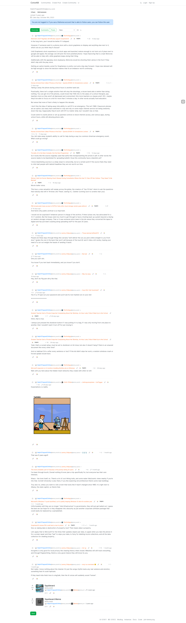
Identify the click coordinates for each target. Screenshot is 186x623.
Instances (127, 619)
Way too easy (86, 274)
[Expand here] (39, 588)
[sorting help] (78, 30)
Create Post (56, 3)
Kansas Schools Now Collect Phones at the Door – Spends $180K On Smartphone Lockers (59, 83)
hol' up (84, 548)
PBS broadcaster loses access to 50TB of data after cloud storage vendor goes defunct (59, 206)
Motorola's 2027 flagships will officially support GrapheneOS (50, 38)
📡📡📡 (84, 452)
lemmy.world (49, 588)
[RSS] (80, 30)
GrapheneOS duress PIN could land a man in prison (47, 525)
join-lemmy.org (149, 619)
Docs (135, 619)
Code (140, 619)
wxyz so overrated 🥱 (89, 564)
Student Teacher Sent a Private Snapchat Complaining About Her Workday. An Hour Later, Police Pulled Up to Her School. (69, 313)
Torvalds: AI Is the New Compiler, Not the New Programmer (50, 153)
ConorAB (35, 3)
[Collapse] (32, 35)
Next (33, 613)
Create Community (69, 3)
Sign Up (152, 3)
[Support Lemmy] (78, 3)
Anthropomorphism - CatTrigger (92, 382)
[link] (74, 38)
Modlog (120, 619)
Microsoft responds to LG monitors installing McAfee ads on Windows (53, 368)
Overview (34, 30)
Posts (53, 30)
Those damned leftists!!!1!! (90, 233)
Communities (46, 3)
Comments (45, 30)
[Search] (140, 3)
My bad (84, 254)
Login (145, 3)
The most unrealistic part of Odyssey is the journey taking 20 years (52, 469)
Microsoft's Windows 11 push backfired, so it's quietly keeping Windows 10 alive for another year (61, 501)
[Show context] (71, 38)
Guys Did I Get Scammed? (90, 290)
